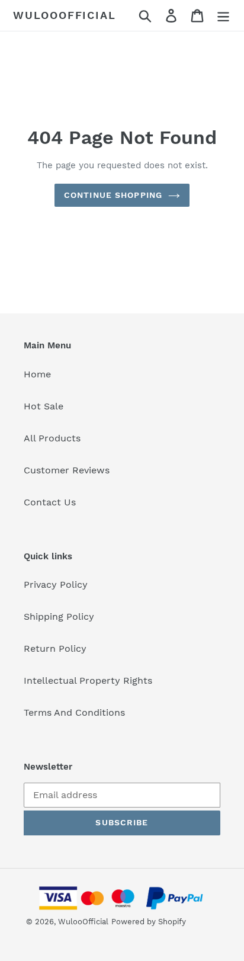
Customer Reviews (67, 470)
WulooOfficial (64, 15)
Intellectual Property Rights (88, 680)
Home (37, 374)
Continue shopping (113, 195)
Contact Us (50, 502)
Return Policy (55, 648)
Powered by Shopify (148, 921)
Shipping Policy (59, 616)
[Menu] (223, 15)
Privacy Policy (56, 584)
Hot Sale (43, 406)
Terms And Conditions (74, 712)
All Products (52, 438)
